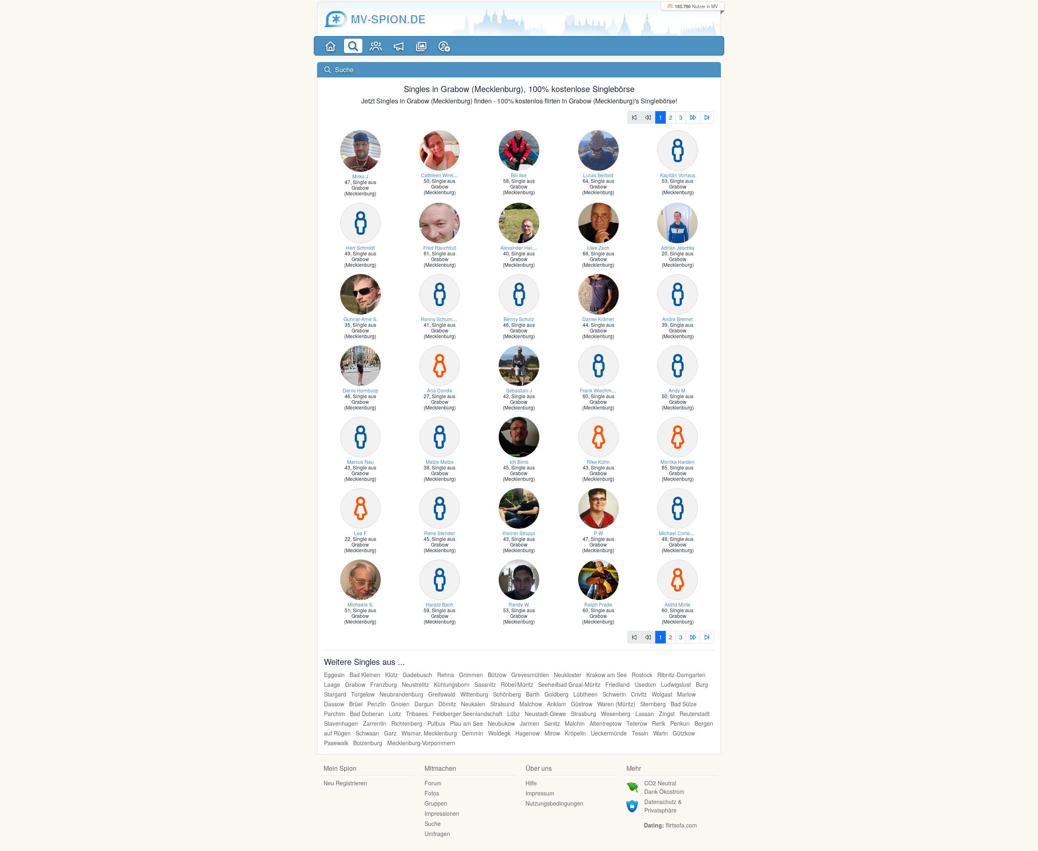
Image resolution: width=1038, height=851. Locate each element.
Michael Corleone (678, 532)
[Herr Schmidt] (360, 222)
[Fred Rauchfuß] (439, 222)
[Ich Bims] (519, 436)
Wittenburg (474, 694)
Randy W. (519, 604)
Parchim (334, 714)
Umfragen (437, 834)
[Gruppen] (376, 46)
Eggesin (334, 675)
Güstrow (581, 704)
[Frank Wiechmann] (598, 364)
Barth (533, 694)
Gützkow (684, 733)
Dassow (334, 704)
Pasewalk (336, 743)
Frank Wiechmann (600, 390)
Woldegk (499, 733)
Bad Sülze (684, 704)
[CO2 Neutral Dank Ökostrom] (632, 786)
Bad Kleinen (365, 675)
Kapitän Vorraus (677, 174)
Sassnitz (485, 684)
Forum (433, 783)
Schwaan (367, 733)
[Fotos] (421, 46)
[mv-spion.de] (335, 19)
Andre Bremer (677, 318)
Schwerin (614, 694)
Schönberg (507, 694)
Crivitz (639, 694)
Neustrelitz (415, 684)
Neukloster (567, 675)
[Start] (330, 46)
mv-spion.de (388, 19)
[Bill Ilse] (519, 149)
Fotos (432, 793)
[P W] (598, 507)
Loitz (395, 714)
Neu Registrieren (345, 783)
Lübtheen (585, 694)
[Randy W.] (519, 578)
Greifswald (441, 694)
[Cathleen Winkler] (439, 149)
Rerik (658, 723)
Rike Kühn (598, 461)
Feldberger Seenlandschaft (467, 714)
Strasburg (583, 714)
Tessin (640, 733)
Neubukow (501, 723)
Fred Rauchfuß (439, 247)
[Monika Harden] (677, 436)
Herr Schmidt (360, 247)
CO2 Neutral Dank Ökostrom (664, 787)
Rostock (642, 675)
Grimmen (471, 675)
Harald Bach (439, 604)
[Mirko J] (360, 150)
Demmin (472, 733)
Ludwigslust (676, 684)
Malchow (530, 704)
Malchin (575, 723)
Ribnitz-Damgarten (681, 675)
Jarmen (529, 723)
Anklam (556, 704)
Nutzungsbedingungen (554, 803)
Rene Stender (439, 532)
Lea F (360, 532)
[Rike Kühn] (598, 436)
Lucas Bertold (598, 174)
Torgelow (363, 694)
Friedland (617, 684)
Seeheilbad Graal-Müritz (569, 684)
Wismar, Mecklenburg (429, 733)
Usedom (645, 684)
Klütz (391, 675)
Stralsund (502, 704)
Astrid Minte (678, 604)
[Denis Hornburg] (360, 364)
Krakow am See (606, 675)
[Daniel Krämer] (598, 293)
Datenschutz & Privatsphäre (663, 805)
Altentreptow (606, 723)
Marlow (686, 694)
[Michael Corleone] (677, 507)
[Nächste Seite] (693, 117)
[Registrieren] (444, 46)
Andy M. (677, 390)
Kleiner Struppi (518, 532)
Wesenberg (616, 714)
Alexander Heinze (520, 247)
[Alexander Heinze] (519, 222)
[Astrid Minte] (677, 578)
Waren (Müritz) (616, 704)
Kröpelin (575, 733)
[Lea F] (360, 507)
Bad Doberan (367, 714)
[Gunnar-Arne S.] (360, 293)
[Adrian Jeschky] (677, 222)
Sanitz (552, 723)
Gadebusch (417, 675)
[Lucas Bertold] (598, 149)
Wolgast (662, 694)
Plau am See (466, 723)
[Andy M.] (677, 364)
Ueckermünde (609, 733)
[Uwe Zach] (598, 222)
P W (598, 532)
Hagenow (527, 733)
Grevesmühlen (530, 675)
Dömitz (447, 704)
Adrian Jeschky (678, 247)
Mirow (552, 733)
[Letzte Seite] (707, 117)
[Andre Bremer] (677, 293)
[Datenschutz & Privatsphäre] (632, 805)
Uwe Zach (598, 247)
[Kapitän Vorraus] (677, 149)
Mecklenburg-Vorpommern (421, 743)
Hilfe (531, 783)
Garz (390, 733)
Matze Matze (440, 461)
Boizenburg (367, 743)
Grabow (355, 684)
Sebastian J (519, 390)
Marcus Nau (360, 461)
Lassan (644, 714)
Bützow (497, 675)
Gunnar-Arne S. (360, 318)
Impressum (539, 793)
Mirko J (360, 176)
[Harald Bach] (439, 578)
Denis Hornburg (360, 390)
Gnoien (400, 704)
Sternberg (653, 704)
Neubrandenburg (401, 694)
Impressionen (442, 813)
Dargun (423, 704)
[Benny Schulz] (519, 293)
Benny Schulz (519, 318)
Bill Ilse (519, 174)
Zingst (667, 714)
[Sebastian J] (519, 364)
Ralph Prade (598, 604)
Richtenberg (406, 723)
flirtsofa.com (681, 825)
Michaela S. (360, 604)
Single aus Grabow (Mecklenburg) (360, 187)
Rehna (445, 675)
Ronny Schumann (441, 318)
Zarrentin (374, 723)
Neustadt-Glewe (545, 714)
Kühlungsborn (452, 684)
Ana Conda (439, 390)
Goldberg (556, 694)
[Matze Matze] (439, 436)
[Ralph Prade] (598, 578)
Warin (660, 733)
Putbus (436, 723)
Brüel (355, 704)
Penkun (680, 723)
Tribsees (417, 714)
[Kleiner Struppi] (519, 507)
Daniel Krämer (598, 318)
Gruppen (436, 803)
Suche (433, 823)
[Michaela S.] (360, 578)
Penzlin (376, 704)
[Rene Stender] (439, 507)
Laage (332, 684)
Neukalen (473, 704)
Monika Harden (678, 461)
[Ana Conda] (439, 364)
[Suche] (353, 46)
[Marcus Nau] (360, 436)
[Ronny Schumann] (439, 293)
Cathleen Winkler (440, 174)
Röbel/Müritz (517, 684)
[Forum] (398, 46)
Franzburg (383, 684)
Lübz (513, 714)
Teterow (636, 723)
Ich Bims (519, 461)
